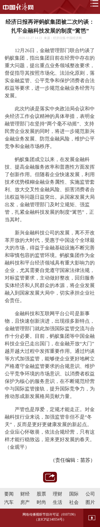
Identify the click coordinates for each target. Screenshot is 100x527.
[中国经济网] (18, 7)
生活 (57, 502)
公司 (90, 494)
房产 (25, 502)
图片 (90, 502)
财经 (25, 494)
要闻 (9, 494)
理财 (57, 494)
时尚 (41, 502)
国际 (74, 494)
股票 (41, 494)
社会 (74, 502)
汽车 (9, 502)
